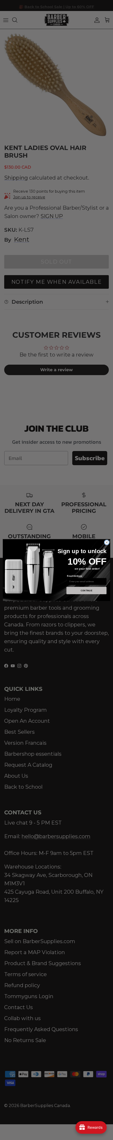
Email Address (74, 576)
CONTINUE (87, 590)
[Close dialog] (106, 542)
